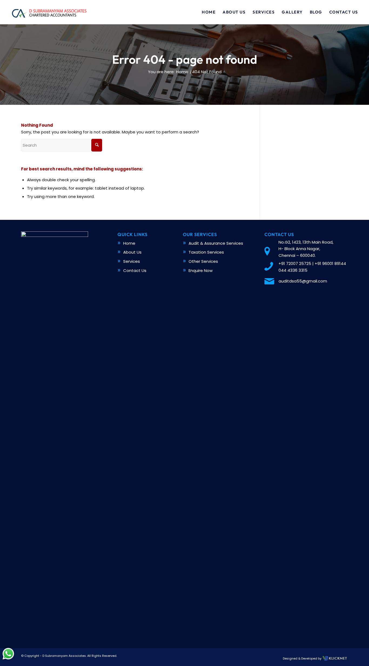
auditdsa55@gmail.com (303, 281)
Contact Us (134, 270)
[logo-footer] (48, 12)
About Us (132, 252)
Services (131, 261)
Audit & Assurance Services (216, 243)
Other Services (203, 261)
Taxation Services (206, 252)
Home (129, 243)
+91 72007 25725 (295, 263)
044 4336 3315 (293, 270)
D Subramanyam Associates (64, 656)
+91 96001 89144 (330, 263)
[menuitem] (208, 12)
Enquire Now (201, 270)
